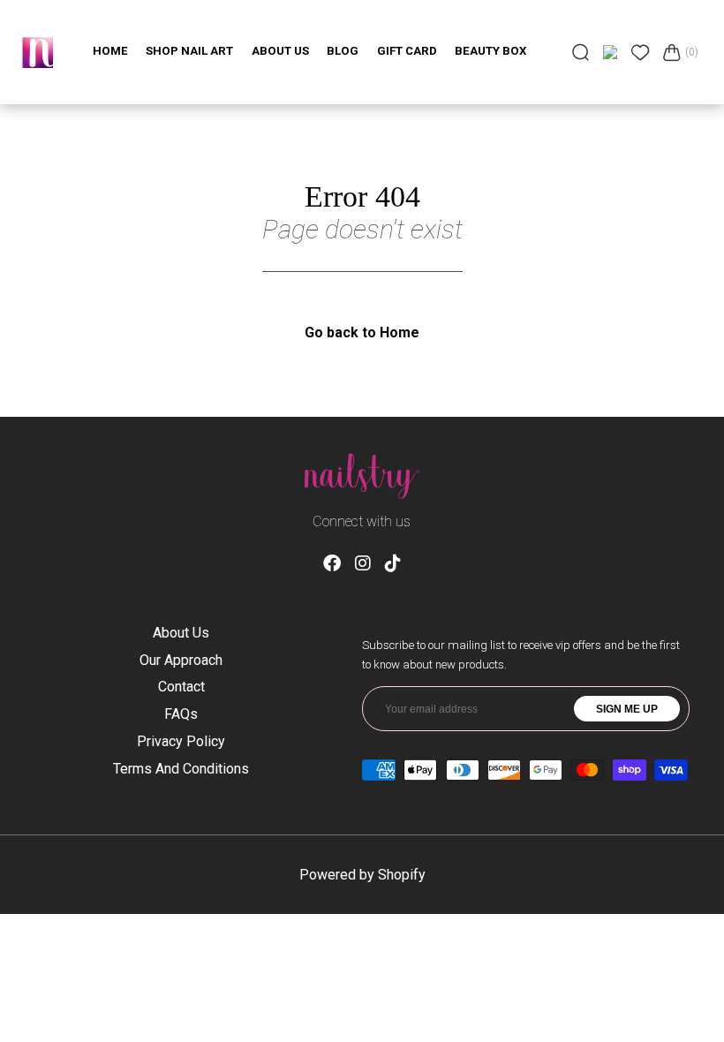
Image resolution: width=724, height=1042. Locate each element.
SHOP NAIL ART (189, 50)
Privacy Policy (181, 741)
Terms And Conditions (181, 768)
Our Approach (181, 660)
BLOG (342, 50)
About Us (181, 632)
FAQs (181, 714)
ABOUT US (280, 50)
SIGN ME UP (627, 709)
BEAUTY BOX (490, 50)
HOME (110, 50)
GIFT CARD (407, 50)
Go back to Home (362, 332)
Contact (181, 686)
